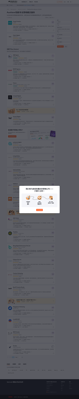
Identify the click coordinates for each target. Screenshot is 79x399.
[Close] (58, 187)
